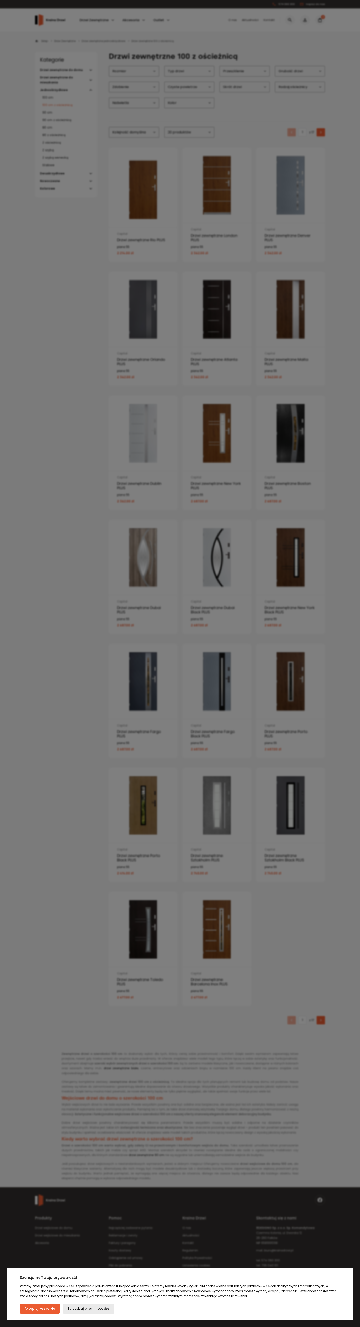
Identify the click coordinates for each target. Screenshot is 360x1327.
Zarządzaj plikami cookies (89, 1308)
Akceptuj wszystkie (40, 1308)
